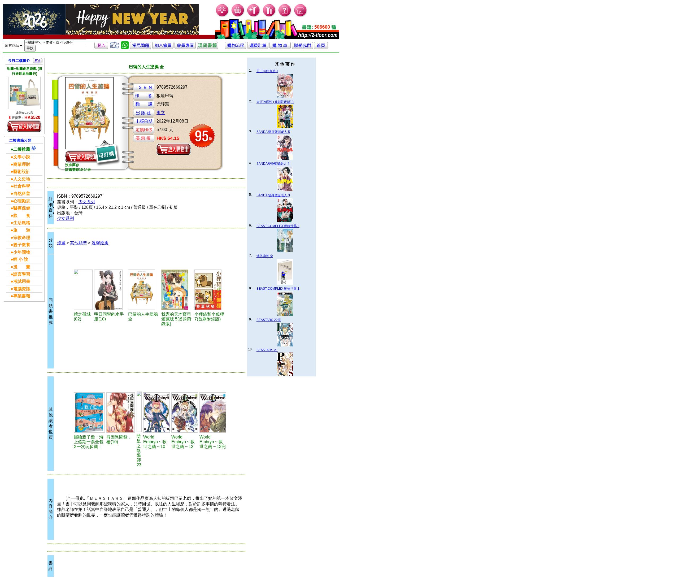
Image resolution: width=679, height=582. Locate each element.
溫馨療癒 (100, 243)
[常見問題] (285, 16)
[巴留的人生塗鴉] (144, 290)
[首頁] (300, 16)
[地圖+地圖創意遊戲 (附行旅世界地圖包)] (24, 93)
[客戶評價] (114, 47)
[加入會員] (253, 16)
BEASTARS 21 (267, 350)
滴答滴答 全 (264, 256)
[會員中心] (269, 16)
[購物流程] (235, 47)
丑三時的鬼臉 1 (267, 71)
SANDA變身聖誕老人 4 (272, 164)
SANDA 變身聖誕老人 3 (273, 195)
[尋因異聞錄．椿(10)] (120, 412)
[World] (156, 412)
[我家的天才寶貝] (177, 290)
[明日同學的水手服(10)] (110, 290)
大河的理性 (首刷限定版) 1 (275, 102)
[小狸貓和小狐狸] (210, 290)
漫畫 (61, 243)
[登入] (101, 47)
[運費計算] (257, 47)
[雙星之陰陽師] (139, 412)
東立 (160, 112)
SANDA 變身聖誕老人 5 (273, 132)
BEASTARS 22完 (268, 320)
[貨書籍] (207, 47)
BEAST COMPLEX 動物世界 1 (277, 288)
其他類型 (78, 243)
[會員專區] (185, 47)
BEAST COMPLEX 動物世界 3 (277, 226)
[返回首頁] (321, 47)
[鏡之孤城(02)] (83, 290)
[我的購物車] (238, 16)
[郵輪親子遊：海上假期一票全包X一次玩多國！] (89, 412)
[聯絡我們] (302, 47)
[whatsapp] (125, 47)
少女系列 (86, 201)
